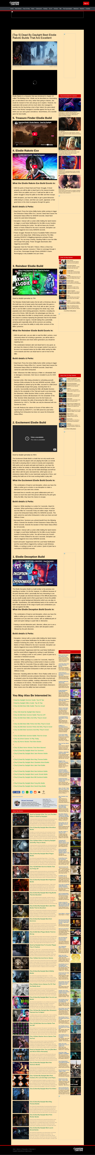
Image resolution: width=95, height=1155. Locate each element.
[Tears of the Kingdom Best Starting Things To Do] (75, 967)
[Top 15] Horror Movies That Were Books (27, 741)
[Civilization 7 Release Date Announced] (75, 772)
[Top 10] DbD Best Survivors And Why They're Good (31, 730)
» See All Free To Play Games (70, 310)
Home (12, 8)
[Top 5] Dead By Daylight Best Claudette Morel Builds (31, 762)
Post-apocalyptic (67, 8)
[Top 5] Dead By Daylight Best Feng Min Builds (29, 783)
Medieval (76, 8)
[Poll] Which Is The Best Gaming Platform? (68, 112)
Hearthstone (69, 285)
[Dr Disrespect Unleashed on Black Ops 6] (75, 675)
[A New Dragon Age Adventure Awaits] (75, 808)
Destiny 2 (69, 388)
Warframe (69, 423)
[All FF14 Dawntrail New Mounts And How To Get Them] (75, 896)
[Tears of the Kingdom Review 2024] (75, 958)
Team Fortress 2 (70, 413)
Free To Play (26, 8)
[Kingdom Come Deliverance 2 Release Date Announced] (75, 764)
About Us (19, 1149)
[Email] (39, 792)
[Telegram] (23, 792)
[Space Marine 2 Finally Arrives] (75, 719)
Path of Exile (69, 398)
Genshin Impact (70, 280)
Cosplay (88, 8)
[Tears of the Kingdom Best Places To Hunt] (75, 1020)
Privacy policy (25, 1149)
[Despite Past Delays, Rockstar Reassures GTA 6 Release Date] (75, 781)
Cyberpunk (39, 8)
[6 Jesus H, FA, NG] (75, 870)
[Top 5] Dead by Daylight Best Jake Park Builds (29, 765)
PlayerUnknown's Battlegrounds (73, 403)
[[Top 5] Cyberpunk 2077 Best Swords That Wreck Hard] (75, 1090)
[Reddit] (35, 792)
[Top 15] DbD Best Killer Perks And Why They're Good (32, 724)
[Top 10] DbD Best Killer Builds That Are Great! (29, 706)
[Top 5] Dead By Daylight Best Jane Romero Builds (31, 753)
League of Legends (71, 290)
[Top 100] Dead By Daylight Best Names (27, 712)
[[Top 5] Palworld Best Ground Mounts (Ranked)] (75, 1064)
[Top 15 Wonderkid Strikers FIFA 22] (75, 949)
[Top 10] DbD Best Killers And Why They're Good (30, 718)
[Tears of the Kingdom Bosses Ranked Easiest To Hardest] (75, 993)
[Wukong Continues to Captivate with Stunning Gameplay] (75, 817)
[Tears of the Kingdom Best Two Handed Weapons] (75, 1002)
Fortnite (68, 275)
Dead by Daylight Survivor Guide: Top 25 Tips (29, 700)
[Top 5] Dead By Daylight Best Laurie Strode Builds (31, 774)
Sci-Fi (50, 8)
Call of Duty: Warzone (71, 265)
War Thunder (69, 418)
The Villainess (62, 131)
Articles (56, 8)
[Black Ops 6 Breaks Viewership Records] (75, 666)
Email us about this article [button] (18, 796)
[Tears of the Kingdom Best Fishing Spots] (75, 1029)
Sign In (86, 3)
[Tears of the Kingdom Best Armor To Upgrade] (75, 1037)
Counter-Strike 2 (70, 270)
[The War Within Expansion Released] (75, 825)
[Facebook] (16, 792)
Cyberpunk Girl (62, 169)
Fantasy (45, 8)
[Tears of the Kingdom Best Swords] (75, 1011)
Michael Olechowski (18, 66)
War (61, 8)
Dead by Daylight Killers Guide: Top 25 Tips (28, 703)
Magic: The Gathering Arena (73, 305)
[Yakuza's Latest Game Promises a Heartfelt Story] (75, 711)
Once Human (70, 393)
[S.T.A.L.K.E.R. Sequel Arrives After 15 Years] (75, 737)
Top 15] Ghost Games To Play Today (27, 738)
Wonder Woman (62, 189)
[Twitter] (31, 792)
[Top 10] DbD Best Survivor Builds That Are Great (30, 735)
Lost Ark (68, 300)
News (32, 8)
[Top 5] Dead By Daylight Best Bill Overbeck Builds (30, 777)
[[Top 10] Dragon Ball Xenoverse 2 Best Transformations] (75, 940)
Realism (82, 8)
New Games (18, 8)
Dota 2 (68, 295)
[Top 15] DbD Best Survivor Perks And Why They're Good (33, 727)
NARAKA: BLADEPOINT (72, 378)
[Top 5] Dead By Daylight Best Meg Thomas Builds (30, 759)
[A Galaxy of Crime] (75, 834)
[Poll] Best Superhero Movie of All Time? (67, 150)
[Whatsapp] (27, 792)
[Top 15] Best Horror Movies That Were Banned (30, 747)
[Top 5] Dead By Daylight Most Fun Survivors (29, 750)
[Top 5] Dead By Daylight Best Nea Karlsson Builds (31, 771)
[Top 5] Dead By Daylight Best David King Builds (30, 786)
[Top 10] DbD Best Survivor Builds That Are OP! (30, 715)
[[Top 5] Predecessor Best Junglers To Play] (75, 1073)
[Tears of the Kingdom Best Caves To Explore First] (75, 1046)
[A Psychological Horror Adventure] (75, 728)
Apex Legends (70, 260)
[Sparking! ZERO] (75, 693)
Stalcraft (68, 408)
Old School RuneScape (72, 383)
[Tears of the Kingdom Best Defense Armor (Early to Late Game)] (75, 984)
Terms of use (31, 1149)
